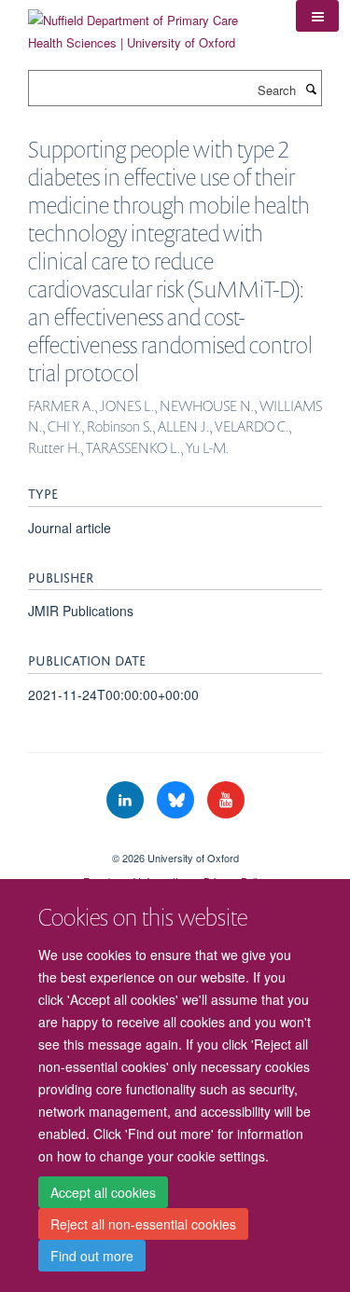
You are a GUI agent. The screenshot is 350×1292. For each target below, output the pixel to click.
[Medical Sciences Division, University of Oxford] (175, 841)
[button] (317, 16)
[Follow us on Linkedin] (126, 800)
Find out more (91, 1255)
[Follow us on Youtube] (226, 800)
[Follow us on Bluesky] (177, 800)
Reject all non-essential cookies (143, 1224)
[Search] (311, 88)
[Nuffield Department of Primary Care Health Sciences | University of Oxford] (148, 25)
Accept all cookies (103, 1192)
